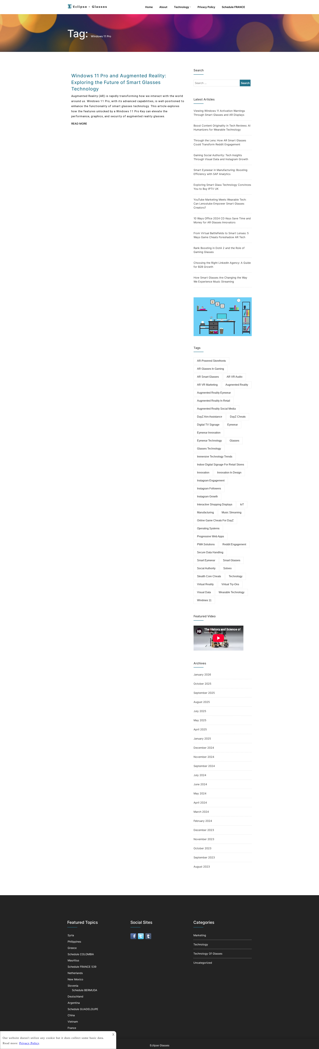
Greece (72, 948)
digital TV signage (208, 424)
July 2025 (200, 711)
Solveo (227, 568)
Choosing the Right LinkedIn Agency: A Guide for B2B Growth (222, 264)
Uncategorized (202, 962)
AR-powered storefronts (211, 360)
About (163, 7)
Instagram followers (209, 488)
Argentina (74, 1002)
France (72, 1028)
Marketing (199, 935)
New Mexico (75, 979)
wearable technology (231, 592)
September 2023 (204, 857)
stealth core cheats (209, 576)
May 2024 (200, 793)
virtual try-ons (230, 584)
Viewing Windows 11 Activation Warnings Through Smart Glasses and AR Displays (219, 112)
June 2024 (200, 784)
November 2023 (204, 839)
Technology (181, 7)
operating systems (208, 528)
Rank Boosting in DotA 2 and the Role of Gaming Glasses (219, 250)
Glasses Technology (209, 448)
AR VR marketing (207, 384)
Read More (79, 123)
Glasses (234, 440)
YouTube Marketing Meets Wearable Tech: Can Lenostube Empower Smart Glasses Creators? (220, 203)
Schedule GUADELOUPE (83, 1009)
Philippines (74, 941)
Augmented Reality (236, 384)
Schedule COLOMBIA (81, 954)
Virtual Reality (205, 584)
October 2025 (202, 683)
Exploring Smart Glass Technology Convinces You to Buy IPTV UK (222, 186)
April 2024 (200, 802)
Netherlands (75, 973)
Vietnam (73, 1021)
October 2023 (202, 848)
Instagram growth (207, 496)
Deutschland (75, 996)
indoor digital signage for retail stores (220, 464)
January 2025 (202, 738)
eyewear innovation (208, 432)
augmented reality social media (216, 408)
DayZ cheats (238, 416)
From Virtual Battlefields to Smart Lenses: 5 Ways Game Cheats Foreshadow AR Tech (221, 235)
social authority (206, 568)
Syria (71, 935)
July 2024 (200, 775)
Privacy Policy (206, 7)
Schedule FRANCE (233, 7)
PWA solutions (206, 544)
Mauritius (73, 960)
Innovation (203, 472)
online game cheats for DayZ (215, 520)
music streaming (231, 512)
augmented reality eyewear (214, 392)
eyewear (232, 424)
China (71, 1015)
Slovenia (73, 985)
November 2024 (204, 756)
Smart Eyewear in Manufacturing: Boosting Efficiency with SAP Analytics (220, 172)
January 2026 (202, 674)
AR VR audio (234, 376)
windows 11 (204, 600)
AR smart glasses (208, 376)
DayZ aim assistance (209, 416)
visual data (204, 592)
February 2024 (203, 821)
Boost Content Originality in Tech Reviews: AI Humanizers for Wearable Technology (222, 127)
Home (149, 7)
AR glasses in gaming (210, 368)
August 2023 (202, 866)
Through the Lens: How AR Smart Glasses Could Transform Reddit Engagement (220, 142)
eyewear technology (209, 440)
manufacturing (205, 512)
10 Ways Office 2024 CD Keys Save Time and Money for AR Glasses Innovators (222, 220)
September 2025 (204, 692)
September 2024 (204, 766)
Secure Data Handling (210, 552)
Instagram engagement (210, 480)
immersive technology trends (214, 456)
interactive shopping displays (214, 504)
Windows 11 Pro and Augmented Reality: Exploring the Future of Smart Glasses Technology (118, 82)
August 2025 (202, 702)
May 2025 (200, 720)
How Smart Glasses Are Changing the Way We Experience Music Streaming (220, 279)
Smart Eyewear (206, 560)
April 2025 (200, 729)
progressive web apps (210, 536)
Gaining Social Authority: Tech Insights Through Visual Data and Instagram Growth (221, 157)
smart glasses (231, 560)
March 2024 (201, 811)
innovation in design (229, 472)
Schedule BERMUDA (84, 990)
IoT (242, 504)
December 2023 (204, 830)
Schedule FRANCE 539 (82, 966)
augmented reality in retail (213, 400)
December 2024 (204, 747)
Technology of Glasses (207, 953)
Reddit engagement (234, 544)
